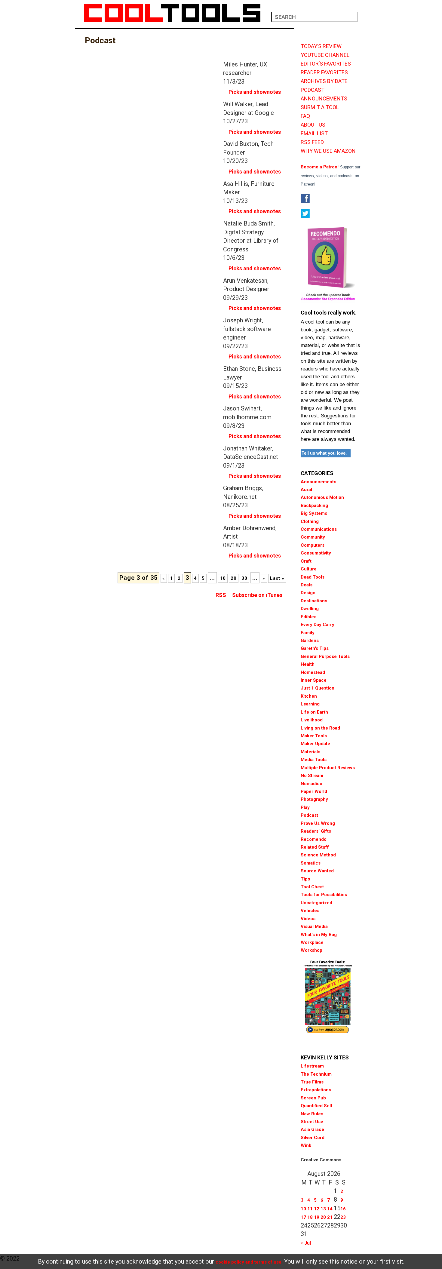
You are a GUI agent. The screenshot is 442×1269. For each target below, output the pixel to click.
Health (308, 664)
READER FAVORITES (324, 72)
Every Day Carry (317, 624)
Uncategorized (316, 902)
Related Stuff (315, 847)
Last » (277, 578)
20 (234, 578)
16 (343, 1209)
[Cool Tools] (175, 13)
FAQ (305, 116)
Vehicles (310, 910)
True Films (312, 1082)
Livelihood (312, 720)
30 (244, 578)
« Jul (306, 1243)
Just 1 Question (317, 688)
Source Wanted (317, 871)
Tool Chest (312, 887)
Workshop (311, 950)
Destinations (314, 601)
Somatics (311, 863)
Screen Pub (313, 1098)
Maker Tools (314, 736)
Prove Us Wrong (318, 823)
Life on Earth (314, 712)
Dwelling (310, 608)
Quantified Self (317, 1105)
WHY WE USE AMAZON (328, 151)
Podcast (309, 815)
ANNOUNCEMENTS (324, 99)
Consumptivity (316, 553)
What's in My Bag (319, 934)
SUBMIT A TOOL (320, 107)
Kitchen (309, 696)
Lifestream (312, 1066)
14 (330, 1209)
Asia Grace (312, 1129)
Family (308, 632)
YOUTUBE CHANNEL (325, 55)
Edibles (308, 616)
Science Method (318, 855)
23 (343, 1217)
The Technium (316, 1074)
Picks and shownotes (255, 92)
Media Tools (314, 759)
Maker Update (315, 743)
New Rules (312, 1114)
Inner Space (314, 680)
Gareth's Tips (315, 648)
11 (310, 1209)
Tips (305, 879)
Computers (312, 545)
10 (223, 578)
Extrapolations (316, 1089)
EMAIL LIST (314, 134)
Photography (314, 799)
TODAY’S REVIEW (321, 46)
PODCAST (312, 90)
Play (305, 807)
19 (316, 1217)
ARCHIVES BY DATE (324, 81)
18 (310, 1217)
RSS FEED (312, 142)
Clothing (310, 521)
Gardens (310, 640)
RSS (221, 595)
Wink (306, 1145)
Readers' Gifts (316, 831)
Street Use (312, 1121)
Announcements (318, 481)
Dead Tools (312, 577)
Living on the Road (320, 728)
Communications (319, 529)
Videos (308, 918)
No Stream (312, 775)
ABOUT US (313, 125)
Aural (306, 489)
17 (303, 1217)
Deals (306, 585)
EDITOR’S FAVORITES (326, 64)
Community (313, 537)
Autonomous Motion (322, 497)
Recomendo (314, 839)
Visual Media (314, 926)
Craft (306, 561)
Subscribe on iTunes (257, 595)
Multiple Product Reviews (328, 767)
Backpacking (314, 505)
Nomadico (311, 783)
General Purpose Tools (325, 656)
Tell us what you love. (324, 453)
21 (330, 1217)
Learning (310, 704)
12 (316, 1209)
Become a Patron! (320, 167)
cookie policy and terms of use (248, 1262)
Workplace (312, 942)
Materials (310, 751)
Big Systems (314, 513)
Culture (309, 569)
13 (323, 1209)
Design (308, 592)
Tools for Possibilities (324, 894)
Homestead (313, 672)
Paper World (314, 791)
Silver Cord (312, 1137)
